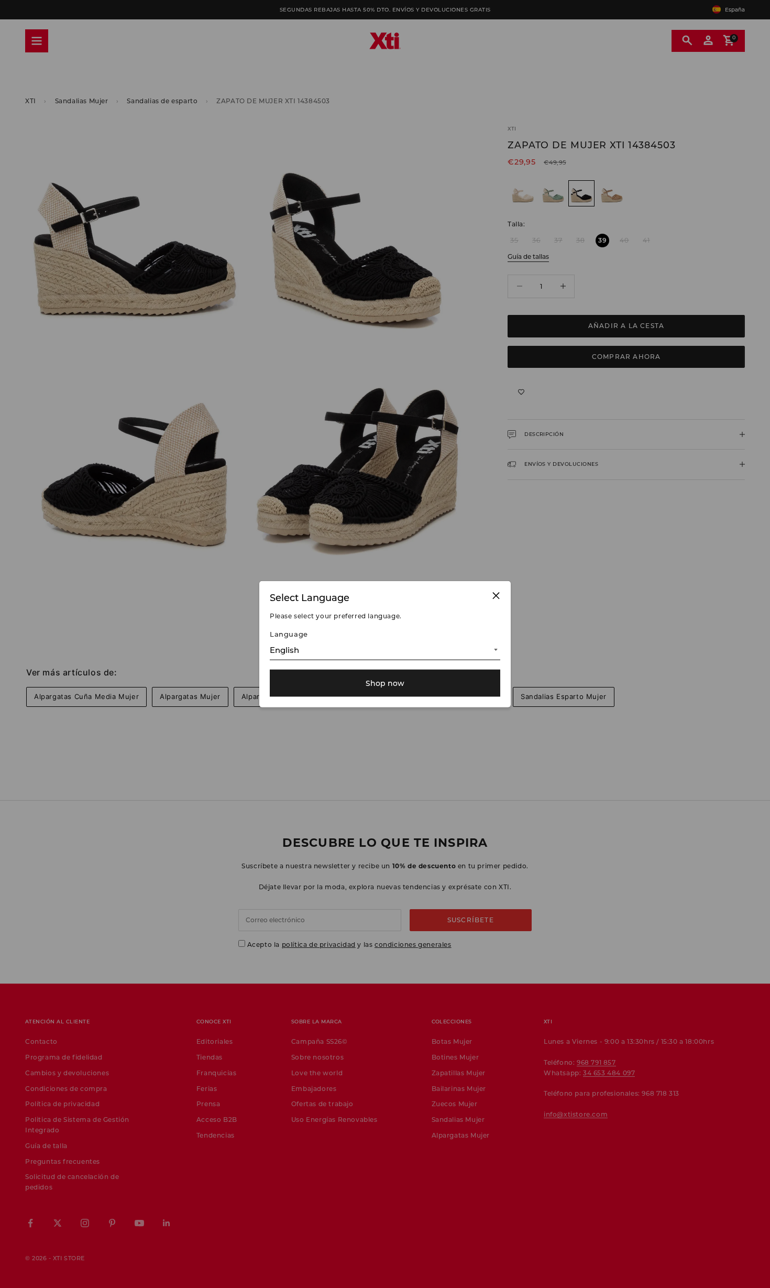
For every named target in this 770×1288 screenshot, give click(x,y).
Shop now (385, 683)
